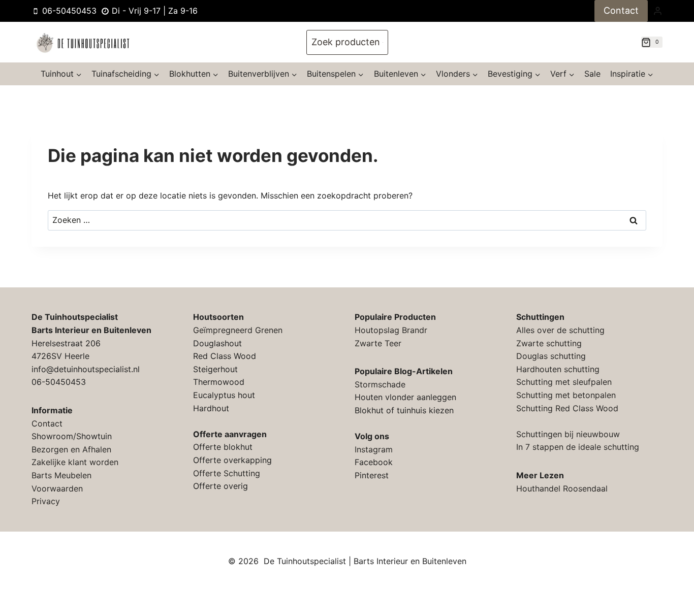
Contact (621, 10)
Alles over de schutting (560, 330)
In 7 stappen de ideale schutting (577, 447)
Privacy (45, 501)
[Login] (658, 10)
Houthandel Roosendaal (562, 488)
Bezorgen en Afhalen (71, 449)
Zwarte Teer (378, 343)
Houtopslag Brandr (391, 330)
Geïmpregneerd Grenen (237, 330)
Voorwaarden (57, 488)
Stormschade (380, 384)
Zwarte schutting (549, 343)
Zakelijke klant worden (74, 462)
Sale (592, 74)
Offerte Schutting (226, 473)
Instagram (374, 449)
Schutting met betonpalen (566, 395)
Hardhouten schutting (558, 369)
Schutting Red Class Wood (567, 408)
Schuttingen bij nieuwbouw (568, 434)
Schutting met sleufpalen (564, 382)
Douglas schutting (551, 356)
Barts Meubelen (61, 475)
